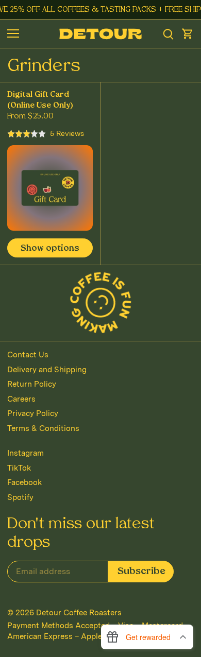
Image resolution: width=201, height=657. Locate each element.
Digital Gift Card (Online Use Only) (40, 100)
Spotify (20, 497)
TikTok (19, 468)
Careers (21, 399)
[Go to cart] (187, 34)
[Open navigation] (13, 33)
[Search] (168, 34)
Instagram (25, 453)
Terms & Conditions (43, 428)
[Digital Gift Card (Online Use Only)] (50, 188)
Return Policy (31, 384)
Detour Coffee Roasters (79, 612)
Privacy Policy (32, 413)
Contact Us (27, 354)
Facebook (24, 482)
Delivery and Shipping (47, 369)
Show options (50, 249)
